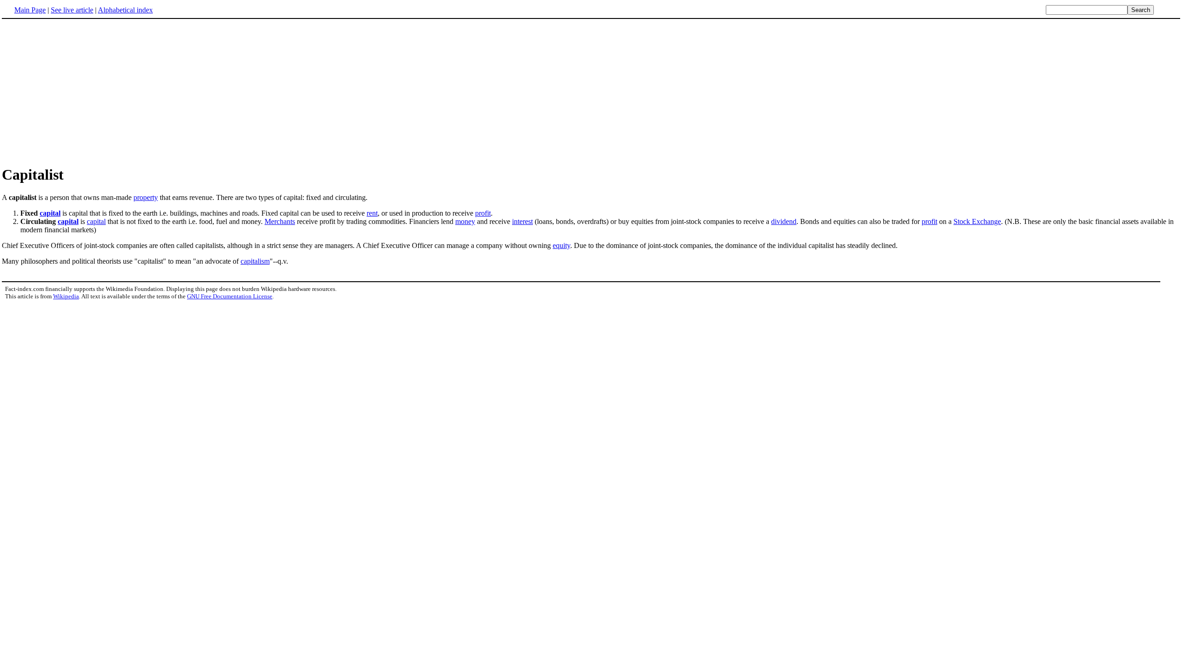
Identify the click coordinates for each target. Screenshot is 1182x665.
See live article (72, 10)
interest (522, 221)
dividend (783, 221)
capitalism (255, 261)
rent (372, 213)
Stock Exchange (977, 221)
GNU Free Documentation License (229, 296)
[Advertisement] (79, 92)
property (145, 197)
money (465, 221)
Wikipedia (66, 296)
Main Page (30, 10)
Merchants (280, 221)
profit (483, 213)
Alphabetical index (125, 10)
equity (561, 245)
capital (50, 213)
